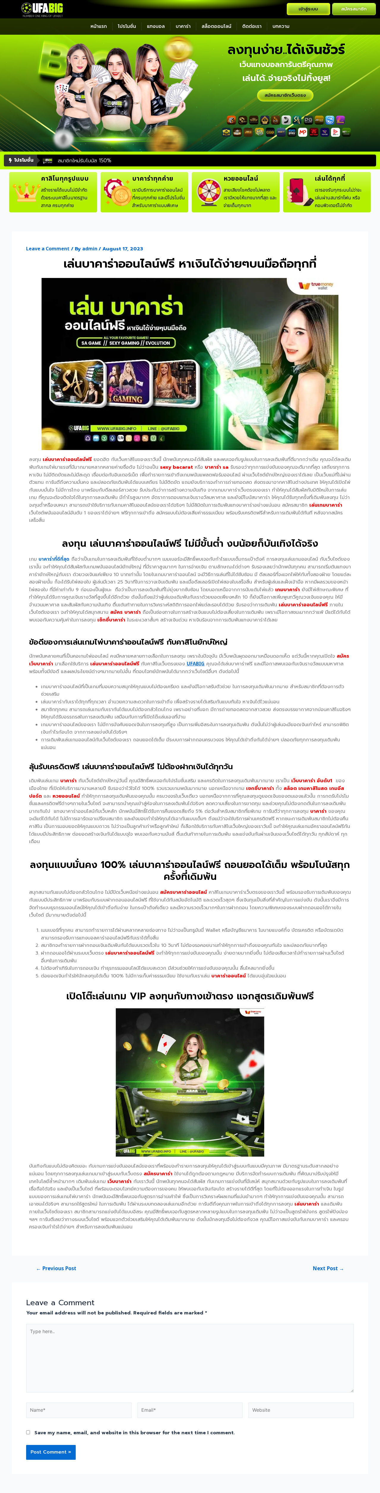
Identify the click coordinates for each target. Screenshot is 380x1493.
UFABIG (196, 663)
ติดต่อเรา (252, 26)
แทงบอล (156, 26)
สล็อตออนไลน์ (216, 26)
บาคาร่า (183, 26)
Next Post (328, 1268)
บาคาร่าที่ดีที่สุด (54, 559)
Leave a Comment (47, 248)
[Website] (301, 1411)
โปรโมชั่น (127, 26)
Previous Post (56, 1268)
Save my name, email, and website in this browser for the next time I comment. (134, 1432)
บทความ (281, 26)
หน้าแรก (99, 26)
